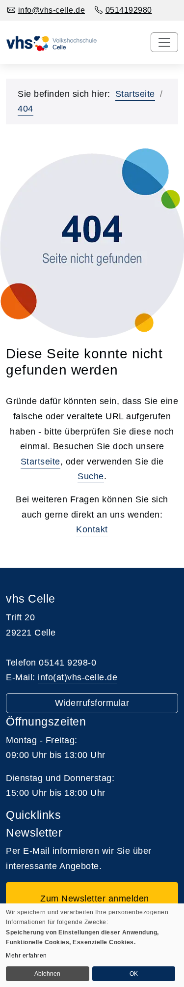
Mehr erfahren (26, 955)
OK (134, 973)
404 (25, 109)
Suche (91, 476)
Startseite (135, 94)
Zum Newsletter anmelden (92, 898)
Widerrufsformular (92, 703)
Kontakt (92, 529)
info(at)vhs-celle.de (77, 677)
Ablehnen (47, 973)
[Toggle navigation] (164, 42)
